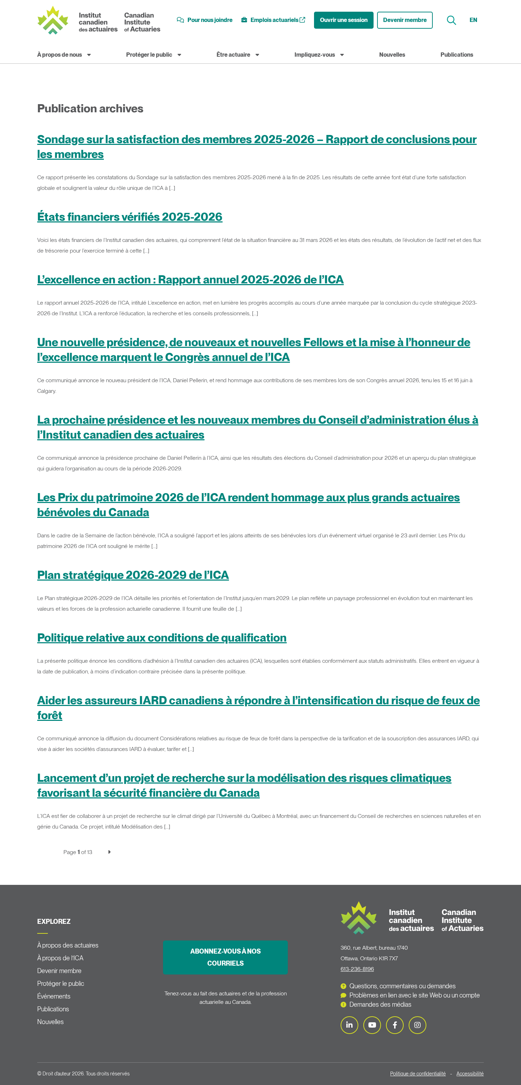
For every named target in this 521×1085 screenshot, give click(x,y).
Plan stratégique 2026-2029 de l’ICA (133, 575)
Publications (457, 54)
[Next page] (109, 852)
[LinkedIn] (349, 1025)
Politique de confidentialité (418, 1073)
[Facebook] (395, 1025)
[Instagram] (417, 1025)
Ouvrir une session (344, 20)
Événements (54, 996)
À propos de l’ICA (60, 958)
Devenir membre (405, 20)
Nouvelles (392, 54)
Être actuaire (233, 54)
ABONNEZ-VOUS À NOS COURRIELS (225, 957)
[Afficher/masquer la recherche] (452, 20)
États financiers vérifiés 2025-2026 (130, 217)
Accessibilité (470, 1073)
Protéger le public (149, 54)
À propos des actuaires (68, 945)
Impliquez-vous (315, 54)
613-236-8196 (357, 969)
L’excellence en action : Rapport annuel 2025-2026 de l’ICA (190, 279)
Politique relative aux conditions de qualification (162, 637)
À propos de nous (59, 54)
